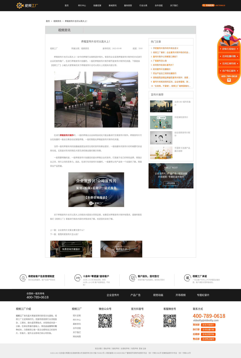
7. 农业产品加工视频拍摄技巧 (163, 73)
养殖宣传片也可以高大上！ (76, 21)
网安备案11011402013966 (115, 353)
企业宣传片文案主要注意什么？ (71, 230)
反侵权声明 (125, 349)
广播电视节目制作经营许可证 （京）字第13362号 (143, 353)
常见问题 (98, 349)
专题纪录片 (203, 295)
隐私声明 (107, 349)
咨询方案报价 (208, 325)
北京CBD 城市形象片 (182, 103)
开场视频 (181, 295)
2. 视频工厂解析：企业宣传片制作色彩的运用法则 (172, 52)
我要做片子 (121, 249)
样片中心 (82, 5)
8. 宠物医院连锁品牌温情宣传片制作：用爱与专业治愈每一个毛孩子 (180, 78)
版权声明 (115, 349)
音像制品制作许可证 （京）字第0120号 (176, 353)
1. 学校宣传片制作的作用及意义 (164, 48)
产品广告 (136, 295)
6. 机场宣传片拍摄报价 (161, 69)
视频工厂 (20, 316)
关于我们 (174, 5)
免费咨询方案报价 (71, 249)
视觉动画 (158, 295)
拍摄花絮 (97, 5)
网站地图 (77, 337)
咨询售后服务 (208, 339)
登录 (140, 349)
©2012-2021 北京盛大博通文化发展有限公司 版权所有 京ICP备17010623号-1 (78, 353)
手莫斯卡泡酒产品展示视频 (182, 149)
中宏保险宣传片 (181, 117)
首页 (67, 5)
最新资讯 (77, 324)
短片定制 (77, 316)
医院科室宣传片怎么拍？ (68, 234)
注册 (144, 349)
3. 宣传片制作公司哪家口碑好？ (164, 57)
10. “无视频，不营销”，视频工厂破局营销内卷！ (172, 86)
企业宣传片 (113, 295)
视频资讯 (57, 21)
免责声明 (134, 349)
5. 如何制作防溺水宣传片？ (162, 65)
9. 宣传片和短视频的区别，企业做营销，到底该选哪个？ (175, 82)
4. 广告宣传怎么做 (159, 61)
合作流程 (159, 5)
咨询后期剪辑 (208, 334)
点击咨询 (171, 183)
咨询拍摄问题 (208, 330)
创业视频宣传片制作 (182, 134)
